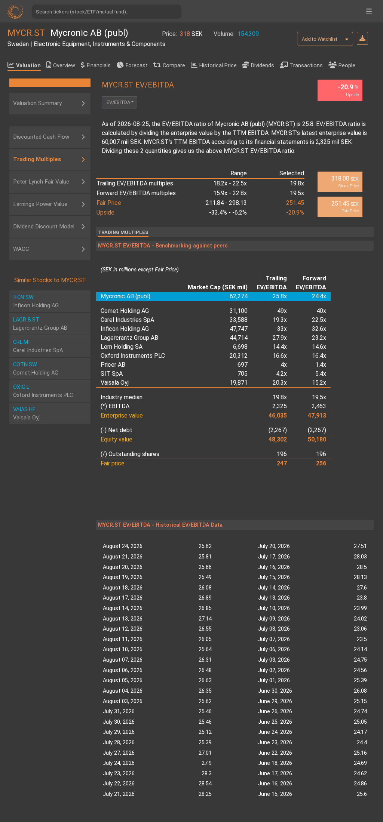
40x (321, 310)
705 (243, 373)
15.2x (319, 382)
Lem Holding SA (122, 346)
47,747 (239, 328)
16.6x (280, 355)
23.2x (319, 337)
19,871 (239, 382)
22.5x (319, 319)
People (346, 65)
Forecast (137, 65)
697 (243, 364)
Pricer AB (113, 364)
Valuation (28, 65)
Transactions (306, 65)
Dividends (262, 65)
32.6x (319, 328)
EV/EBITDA (118, 102)
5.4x (320, 373)
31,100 (239, 310)
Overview (64, 65)
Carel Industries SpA (127, 319)
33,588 (239, 319)
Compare (174, 65)
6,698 (240, 346)
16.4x (319, 355)
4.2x (281, 373)
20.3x (280, 382)
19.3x (280, 319)
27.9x (280, 337)
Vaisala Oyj (115, 382)
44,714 (239, 337)
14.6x (319, 346)
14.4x (280, 346)
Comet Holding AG (125, 310)
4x (284, 364)
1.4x (320, 364)
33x (282, 328)
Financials (99, 65)
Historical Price (218, 65)
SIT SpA (112, 373)
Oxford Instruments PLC (133, 355)
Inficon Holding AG (125, 328)
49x (282, 310)
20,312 (239, 355)
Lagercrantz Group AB (129, 337)
